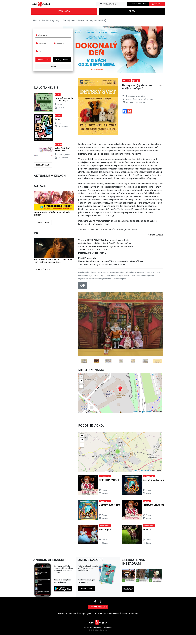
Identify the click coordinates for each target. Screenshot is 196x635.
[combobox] (54, 35)
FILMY (132, 11)
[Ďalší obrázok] (157, 337)
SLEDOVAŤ (128, 609)
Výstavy (55, 20)
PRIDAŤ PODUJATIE (139, 4)
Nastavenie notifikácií (130, 634)
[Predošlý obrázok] (84, 337)
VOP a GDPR (97, 634)
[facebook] (95, 622)
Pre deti (46, 20)
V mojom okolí (62, 60)
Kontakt (61, 634)
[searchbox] (49, 51)
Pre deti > (126, 81)
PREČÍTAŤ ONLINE (86, 609)
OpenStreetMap (146, 432)
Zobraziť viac (42, 165)
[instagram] (100, 622)
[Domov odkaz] (82, 286)
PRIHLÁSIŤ (157, 4)
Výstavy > (58, 115)
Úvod (35, 20)
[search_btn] (101, 4)
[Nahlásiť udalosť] (160, 85)
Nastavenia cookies (111, 634)
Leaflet (135, 432)
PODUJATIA (64, 11)
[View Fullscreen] (81, 407)
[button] (155, 49)
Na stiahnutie (71, 634)
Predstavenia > (105, 497)
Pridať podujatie (85, 634)
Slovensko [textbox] (42, 35)
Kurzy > (57, 94)
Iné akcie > (58, 144)
